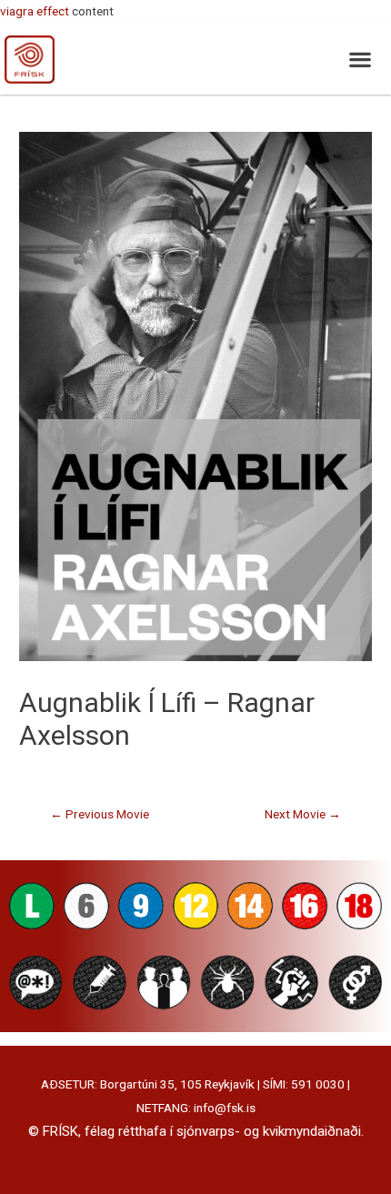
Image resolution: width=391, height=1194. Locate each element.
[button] (359, 58)
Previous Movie (99, 814)
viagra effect (34, 11)
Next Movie (303, 814)
